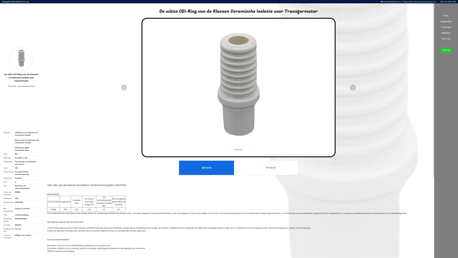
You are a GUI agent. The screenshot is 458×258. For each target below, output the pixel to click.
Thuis (446, 16)
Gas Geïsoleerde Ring (26, 86)
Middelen (446, 33)
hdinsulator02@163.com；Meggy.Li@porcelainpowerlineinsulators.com (409, 2)
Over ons (446, 39)
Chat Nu (208, 168)
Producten (12, 86)
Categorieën (446, 21)
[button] (124, 88)
